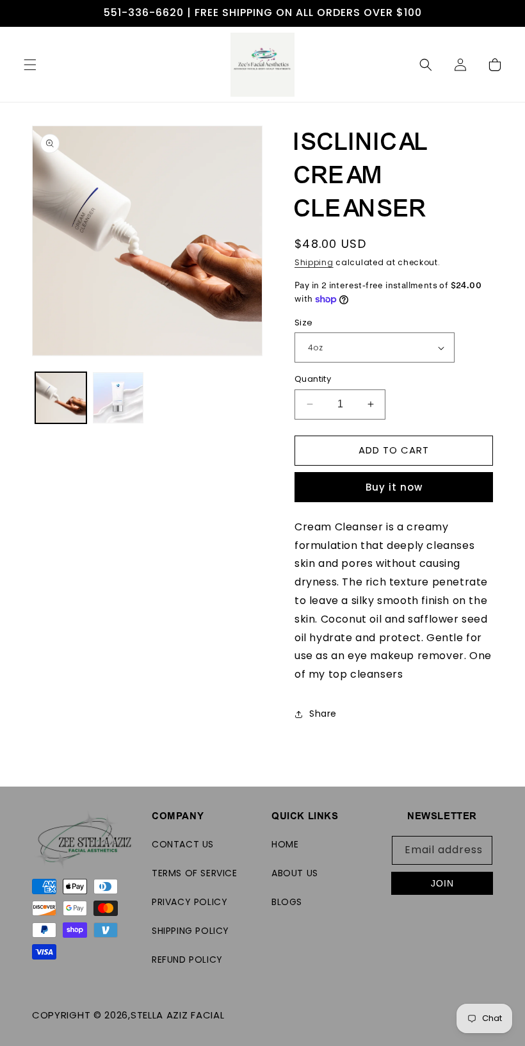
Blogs (286, 901)
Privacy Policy (189, 901)
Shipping (314, 262)
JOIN (442, 883)
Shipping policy (190, 930)
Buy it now (394, 487)
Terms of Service (195, 873)
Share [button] (323, 713)
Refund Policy (187, 959)
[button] (30, 65)
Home (284, 844)
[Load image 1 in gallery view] (60, 397)
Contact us (183, 844)
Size (304, 322)
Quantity (313, 379)
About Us (294, 873)
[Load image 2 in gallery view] (118, 397)
